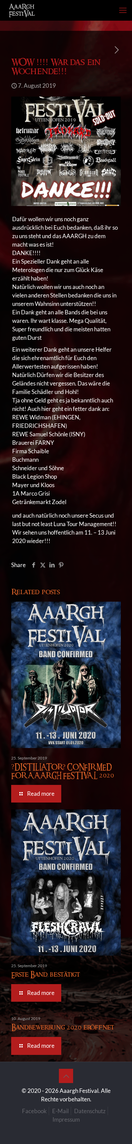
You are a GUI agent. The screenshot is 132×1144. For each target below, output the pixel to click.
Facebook (34, 1111)
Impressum (66, 1119)
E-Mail (60, 1111)
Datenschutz (90, 1111)
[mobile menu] (123, 10)
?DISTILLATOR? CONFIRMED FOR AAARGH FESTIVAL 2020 (62, 771)
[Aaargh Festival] (22, 10)
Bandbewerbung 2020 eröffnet (62, 1027)
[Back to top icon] (66, 1076)
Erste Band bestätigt (45, 974)
